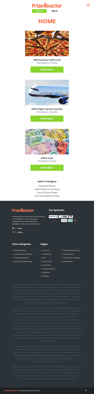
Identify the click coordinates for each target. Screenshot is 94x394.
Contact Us (47, 254)
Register (39, 11)
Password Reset (48, 269)
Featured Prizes (47, 185)
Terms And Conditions (71, 258)
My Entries (46, 265)
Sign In (55, 11)
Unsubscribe (68, 261)
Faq (44, 258)
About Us (46, 250)
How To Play (47, 261)
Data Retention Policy (71, 250)
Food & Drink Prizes (47, 192)
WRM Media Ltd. (12, 390)
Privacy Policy (68, 254)
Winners (45, 276)
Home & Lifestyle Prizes (47, 195)
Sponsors (46, 272)
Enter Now (47, 69)
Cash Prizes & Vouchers (47, 189)
